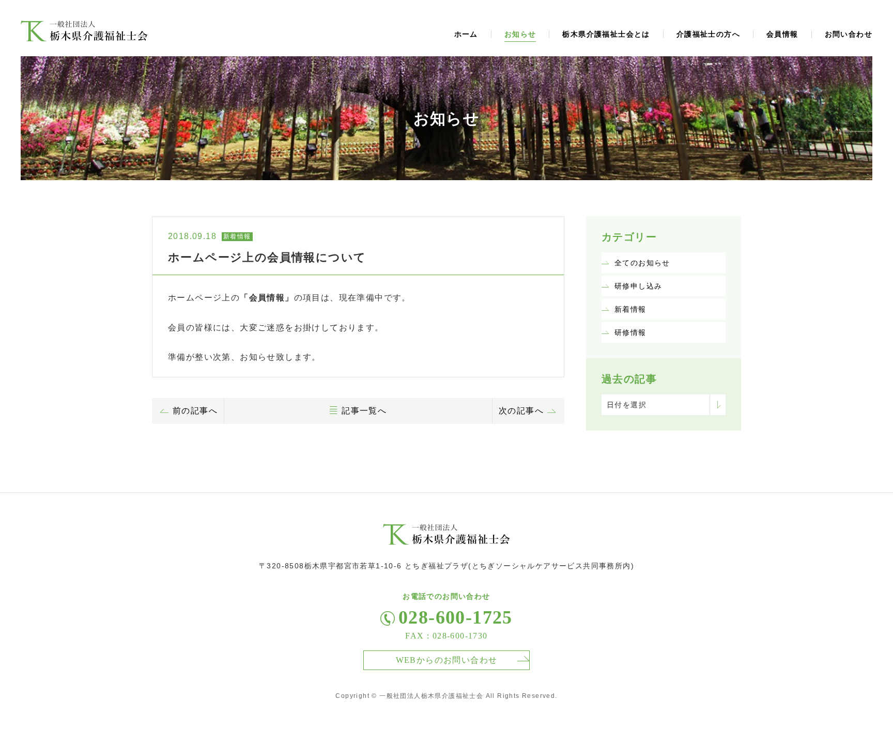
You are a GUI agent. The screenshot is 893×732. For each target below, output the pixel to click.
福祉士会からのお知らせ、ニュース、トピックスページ (84, 31)
